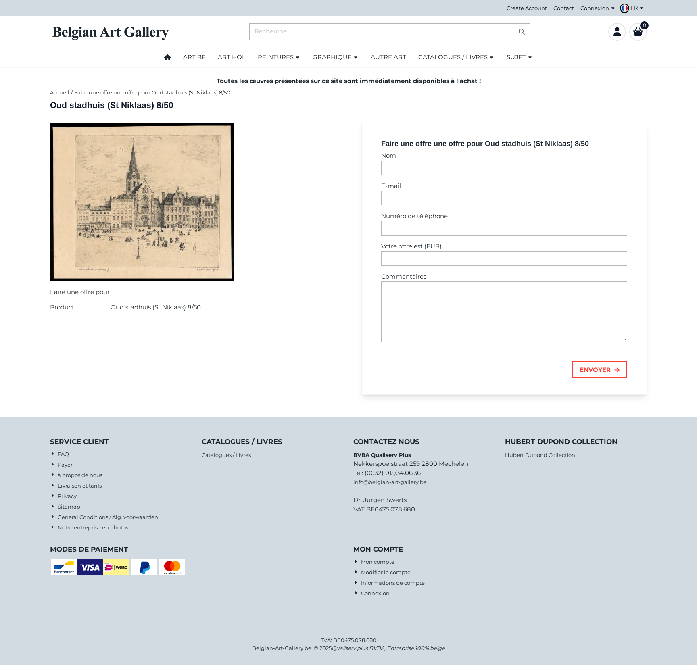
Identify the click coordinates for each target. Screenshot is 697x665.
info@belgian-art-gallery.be (390, 482)
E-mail (391, 186)
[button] (632, 8)
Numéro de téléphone (414, 216)
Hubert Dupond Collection (540, 455)
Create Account (527, 8)
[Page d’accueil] (167, 57)
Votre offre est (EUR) (411, 246)
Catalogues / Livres (226, 455)
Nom (388, 155)
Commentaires (403, 276)
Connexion (594, 8)
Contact (563, 8)
